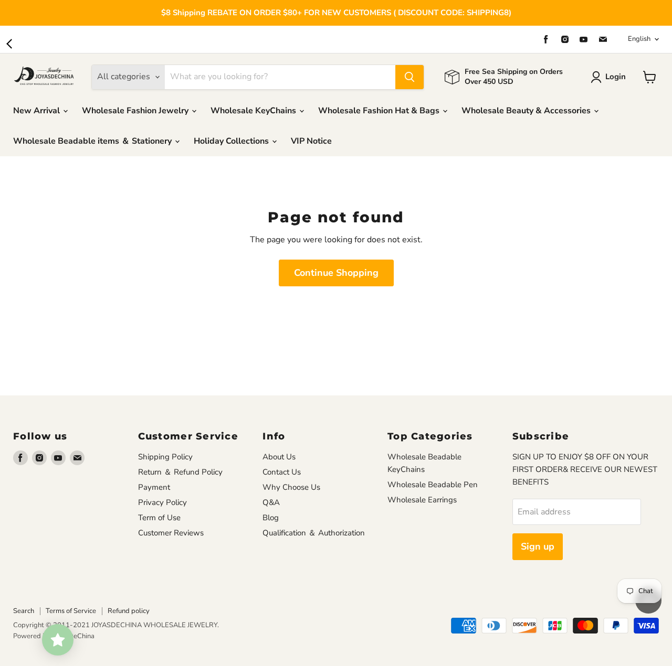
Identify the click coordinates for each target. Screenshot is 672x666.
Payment (154, 487)
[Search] (409, 77)
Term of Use (159, 517)
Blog (270, 517)
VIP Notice (311, 141)
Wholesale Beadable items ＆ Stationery (93, 141)
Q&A (271, 502)
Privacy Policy (162, 502)
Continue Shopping (336, 272)
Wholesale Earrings (422, 500)
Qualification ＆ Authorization (313, 533)
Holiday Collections (232, 141)
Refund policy (129, 611)
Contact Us (281, 472)
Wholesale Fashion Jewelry (136, 110)
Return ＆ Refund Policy (180, 472)
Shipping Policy (165, 457)
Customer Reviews (171, 533)
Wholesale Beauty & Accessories (527, 110)
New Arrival (37, 110)
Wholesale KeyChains (254, 110)
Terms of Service (71, 611)
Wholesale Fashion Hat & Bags (380, 110)
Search (23, 611)
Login (615, 76)
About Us (279, 457)
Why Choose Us (291, 487)
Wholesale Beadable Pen (432, 484)
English (639, 39)
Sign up (537, 546)
